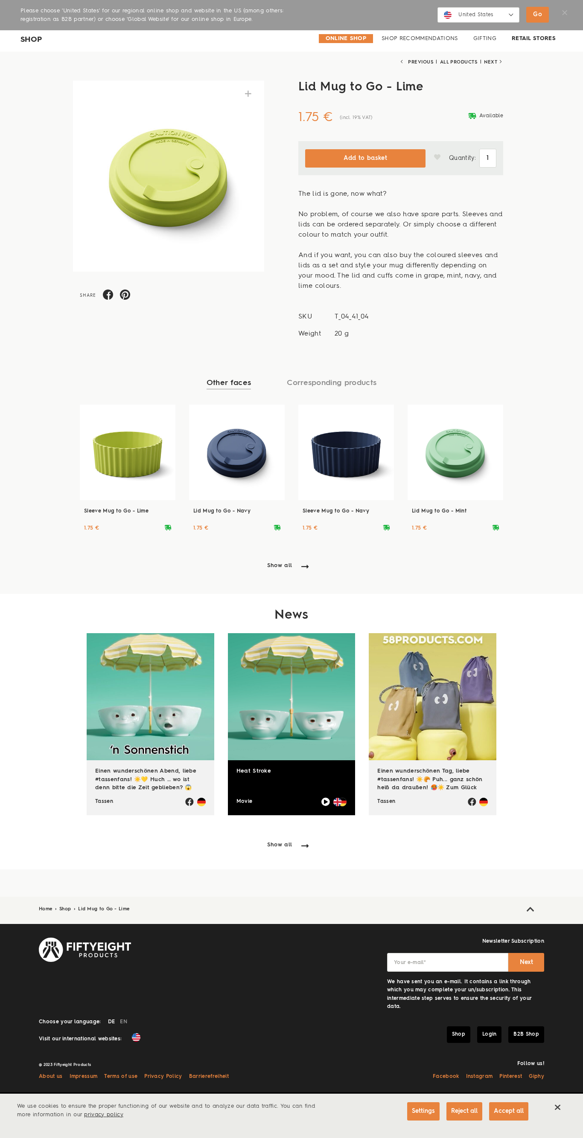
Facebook (446, 1076)
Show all (279, 565)
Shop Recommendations (420, 38)
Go (537, 14)
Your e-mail (410, 962)
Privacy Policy (163, 1076)
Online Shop (346, 38)
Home (46, 909)
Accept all (509, 1111)
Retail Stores (534, 38)
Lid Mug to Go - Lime (103, 909)
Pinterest (510, 1076)
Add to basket (365, 158)
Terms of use (120, 1076)
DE (111, 1022)
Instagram (479, 1076)
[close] (557, 1107)
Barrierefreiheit (209, 1076)
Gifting (484, 38)
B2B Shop (526, 1034)
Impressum (84, 1076)
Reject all (464, 1111)
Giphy (536, 1076)
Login (489, 1034)
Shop (66, 909)
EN (123, 1022)
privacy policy (103, 1115)
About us (51, 1076)
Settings (423, 1111)
